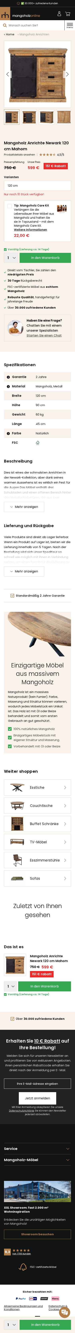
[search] (5, 25)
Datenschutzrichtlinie (21, 1110)
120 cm (13, 185)
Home (10, 34)
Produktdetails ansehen (19, 154)
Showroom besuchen (37, 1234)
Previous (8, 74)
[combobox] (32, 25)
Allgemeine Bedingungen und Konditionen (23, 1308)
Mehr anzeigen (26, 506)
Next (67, 74)
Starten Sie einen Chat (44, 335)
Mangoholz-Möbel (21, 1159)
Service (10, 1148)
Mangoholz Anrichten (34, 34)
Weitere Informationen (30, 230)
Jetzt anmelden (37, 1098)
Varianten (11, 177)
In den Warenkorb (45, 257)
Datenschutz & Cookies (58, 1308)
